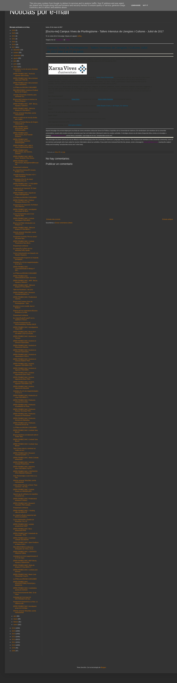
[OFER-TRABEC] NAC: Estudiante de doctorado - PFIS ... (25, 534)
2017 (14, 47)
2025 (14, 33)
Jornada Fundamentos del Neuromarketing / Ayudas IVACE (24, 323)
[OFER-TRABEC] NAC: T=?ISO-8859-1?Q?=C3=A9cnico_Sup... (25, 184)
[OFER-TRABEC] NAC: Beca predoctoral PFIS (22, 529)
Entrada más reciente (53, 219)
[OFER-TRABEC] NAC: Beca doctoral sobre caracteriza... (25, 83)
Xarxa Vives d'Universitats (104, 77)
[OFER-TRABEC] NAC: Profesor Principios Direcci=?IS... (23, 201)
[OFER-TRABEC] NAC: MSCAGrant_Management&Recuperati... (26, 162)
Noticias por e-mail (39, 12)
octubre (16, 52)
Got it (145, 5)
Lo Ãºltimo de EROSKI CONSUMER (25, 87)
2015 (14, 631)
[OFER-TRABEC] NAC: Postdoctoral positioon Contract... (25, 499)
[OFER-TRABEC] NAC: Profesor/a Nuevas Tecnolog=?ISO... (24, 410)
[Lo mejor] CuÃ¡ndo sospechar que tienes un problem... (24, 516)
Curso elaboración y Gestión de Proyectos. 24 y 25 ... (23, 520)
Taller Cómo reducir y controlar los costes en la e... (24, 449)
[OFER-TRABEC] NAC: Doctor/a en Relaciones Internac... (24, 346)
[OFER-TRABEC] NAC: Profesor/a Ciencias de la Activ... (24, 401)
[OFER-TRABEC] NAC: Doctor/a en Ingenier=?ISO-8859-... (24, 369)
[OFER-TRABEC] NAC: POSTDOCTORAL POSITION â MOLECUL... (24, 583)
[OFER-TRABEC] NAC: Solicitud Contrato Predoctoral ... (23, 463)
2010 (14, 645)
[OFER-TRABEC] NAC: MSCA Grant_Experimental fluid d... (23, 146)
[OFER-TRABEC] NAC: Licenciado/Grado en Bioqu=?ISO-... (24, 268)
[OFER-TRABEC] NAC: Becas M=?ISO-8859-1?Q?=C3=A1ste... (24, 332)
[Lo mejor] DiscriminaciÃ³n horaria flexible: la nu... (24, 171)
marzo (15, 619)
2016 (14, 628)
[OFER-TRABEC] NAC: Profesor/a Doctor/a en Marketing (24, 419)
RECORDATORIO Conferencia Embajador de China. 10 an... (23, 548)
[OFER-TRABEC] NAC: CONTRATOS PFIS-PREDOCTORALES (25, 472)
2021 (14, 39)
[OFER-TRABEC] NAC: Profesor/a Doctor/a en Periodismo (24, 414)
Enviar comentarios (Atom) (63, 223)
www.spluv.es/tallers (75, 125)
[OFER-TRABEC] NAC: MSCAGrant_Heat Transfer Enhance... (23, 134)
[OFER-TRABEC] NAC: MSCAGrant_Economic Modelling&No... (21, 141)
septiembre (17, 55)
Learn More (135, 5)
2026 (14, 30)
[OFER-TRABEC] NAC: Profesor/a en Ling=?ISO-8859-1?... (25, 396)
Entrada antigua (167, 219)
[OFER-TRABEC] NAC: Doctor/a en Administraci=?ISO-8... (24, 355)
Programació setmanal (20, 167)
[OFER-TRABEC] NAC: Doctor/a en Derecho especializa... (24, 351)
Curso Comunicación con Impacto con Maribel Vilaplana (25, 254)
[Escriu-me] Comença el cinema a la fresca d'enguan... (25, 100)
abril (15, 616)
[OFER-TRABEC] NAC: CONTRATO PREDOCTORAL (24, 552)
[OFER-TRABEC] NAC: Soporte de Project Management (24, 193)
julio (15, 61)
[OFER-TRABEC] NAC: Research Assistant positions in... (24, 293)
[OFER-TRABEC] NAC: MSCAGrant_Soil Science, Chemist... (22, 152)
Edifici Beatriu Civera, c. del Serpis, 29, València (112, 106)
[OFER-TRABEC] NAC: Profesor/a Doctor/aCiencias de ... (24, 423)
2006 (14, 651)
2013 (14, 637)
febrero (16, 622)
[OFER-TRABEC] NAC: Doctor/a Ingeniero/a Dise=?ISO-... (23, 373)
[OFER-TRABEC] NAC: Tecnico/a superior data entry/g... (24, 74)
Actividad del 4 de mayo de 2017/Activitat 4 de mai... (22, 598)
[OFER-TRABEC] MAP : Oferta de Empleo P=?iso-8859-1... (24, 109)
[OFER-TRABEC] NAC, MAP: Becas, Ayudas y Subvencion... (25, 561)
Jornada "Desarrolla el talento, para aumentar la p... (24, 95)
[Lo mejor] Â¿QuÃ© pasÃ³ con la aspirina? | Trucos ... (23, 319)
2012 (14, 639)
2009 (14, 648)
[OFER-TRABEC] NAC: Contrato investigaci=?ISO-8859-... (23, 219)
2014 (14, 634)
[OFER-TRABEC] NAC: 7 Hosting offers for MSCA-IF (24, 511)
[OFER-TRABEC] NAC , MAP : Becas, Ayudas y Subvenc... (25, 281)
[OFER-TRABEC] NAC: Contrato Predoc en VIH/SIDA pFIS (23, 490)
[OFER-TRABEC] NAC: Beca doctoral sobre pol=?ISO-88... (25, 79)
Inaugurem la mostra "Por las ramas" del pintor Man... (25, 237)
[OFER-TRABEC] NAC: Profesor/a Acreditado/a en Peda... (24, 405)
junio (15, 64)
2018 (14, 44)
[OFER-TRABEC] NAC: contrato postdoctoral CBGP (23, 525)
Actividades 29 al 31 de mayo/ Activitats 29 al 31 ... (23, 180)
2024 (14, 36)
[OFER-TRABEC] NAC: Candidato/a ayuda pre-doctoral (25, 589)
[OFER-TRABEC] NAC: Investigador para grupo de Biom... (25, 210)
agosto (15, 58)
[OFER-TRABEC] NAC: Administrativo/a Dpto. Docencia (24, 277)
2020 (14, 42)
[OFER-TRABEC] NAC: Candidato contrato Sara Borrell (24, 539)
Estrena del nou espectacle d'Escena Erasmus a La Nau (25, 311)
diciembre (16, 50)
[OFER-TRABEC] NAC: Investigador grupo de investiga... (25, 607)
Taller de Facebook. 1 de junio (23, 289)
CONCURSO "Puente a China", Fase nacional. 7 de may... (25, 486)
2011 (14, 642)
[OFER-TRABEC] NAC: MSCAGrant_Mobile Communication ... (20, 128)
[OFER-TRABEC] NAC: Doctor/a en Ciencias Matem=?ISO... (24, 360)
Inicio (111, 219)
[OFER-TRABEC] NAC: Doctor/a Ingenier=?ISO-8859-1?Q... (23, 364)
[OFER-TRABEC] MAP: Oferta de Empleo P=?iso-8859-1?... (24, 566)
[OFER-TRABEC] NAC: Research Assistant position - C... (24, 454)
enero (15, 624)
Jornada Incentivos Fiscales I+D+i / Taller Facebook (24, 175)
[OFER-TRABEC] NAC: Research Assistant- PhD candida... (24, 504)
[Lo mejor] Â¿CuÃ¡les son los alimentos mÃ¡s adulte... (22, 249)
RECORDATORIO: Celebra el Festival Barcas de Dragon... (25, 91)
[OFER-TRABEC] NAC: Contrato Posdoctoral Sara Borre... (23, 242)
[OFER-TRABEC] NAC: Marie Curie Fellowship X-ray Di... (24, 575)
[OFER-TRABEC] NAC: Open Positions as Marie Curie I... (26, 543)
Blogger (103, 667)
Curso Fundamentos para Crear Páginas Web (23, 214)
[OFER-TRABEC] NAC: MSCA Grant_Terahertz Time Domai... (24, 157)
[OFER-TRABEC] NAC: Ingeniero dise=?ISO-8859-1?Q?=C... (24, 467)
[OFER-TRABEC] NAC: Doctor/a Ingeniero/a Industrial (23, 387)
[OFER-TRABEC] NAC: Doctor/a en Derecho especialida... (24, 341)
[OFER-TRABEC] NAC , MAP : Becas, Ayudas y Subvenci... (25, 104)
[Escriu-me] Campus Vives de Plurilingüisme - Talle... (23, 302)
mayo (15, 67)
